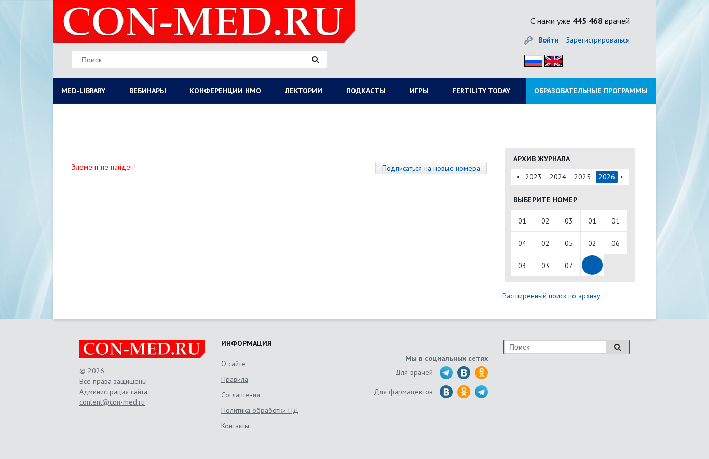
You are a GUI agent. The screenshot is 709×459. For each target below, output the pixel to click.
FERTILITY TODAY (481, 90)
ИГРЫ (419, 90)
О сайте (233, 363)
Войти (548, 40)
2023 (533, 177)
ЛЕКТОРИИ (303, 90)
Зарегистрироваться (598, 40)
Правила (234, 379)
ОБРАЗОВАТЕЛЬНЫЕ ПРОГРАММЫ (591, 90)
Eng (550, 59)
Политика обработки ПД (259, 410)
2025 (582, 177)
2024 (558, 177)
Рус (530, 59)
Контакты (235, 425)
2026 (606, 177)
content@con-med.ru (112, 402)
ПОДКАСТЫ (366, 90)
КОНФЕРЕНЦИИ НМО (225, 90)
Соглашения (240, 394)
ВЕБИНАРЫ (147, 90)
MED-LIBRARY (83, 90)
